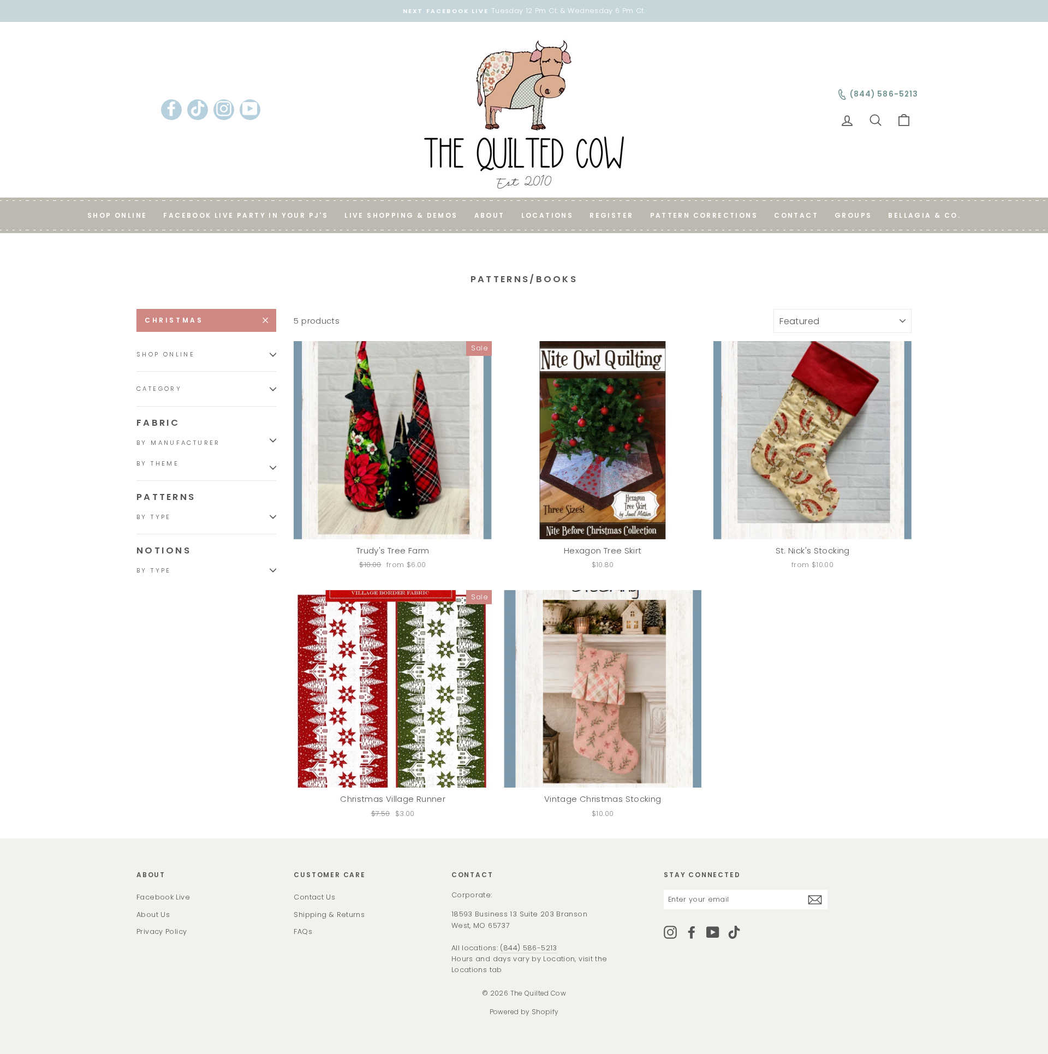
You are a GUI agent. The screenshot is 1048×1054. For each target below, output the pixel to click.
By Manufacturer (178, 442)
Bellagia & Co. (924, 215)
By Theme (157, 463)
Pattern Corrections (704, 215)
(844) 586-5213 (528, 947)
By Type (153, 517)
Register (611, 215)
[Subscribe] (815, 900)
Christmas (174, 320)
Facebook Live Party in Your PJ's (245, 215)
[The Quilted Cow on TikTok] (734, 932)
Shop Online (117, 215)
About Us (153, 914)
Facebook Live (163, 897)
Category (159, 389)
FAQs (303, 931)
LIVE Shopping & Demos (400, 215)
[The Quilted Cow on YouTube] (712, 932)
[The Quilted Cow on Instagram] (670, 932)
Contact (796, 215)
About (489, 215)
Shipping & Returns (329, 914)
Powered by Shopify (524, 1011)
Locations (547, 215)
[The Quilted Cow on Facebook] (691, 932)
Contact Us (314, 897)
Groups (853, 215)
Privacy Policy (161, 931)
